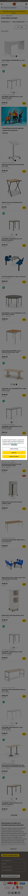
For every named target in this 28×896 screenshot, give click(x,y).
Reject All (14, 452)
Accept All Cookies (14, 456)
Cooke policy (14, 444)
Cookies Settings (14, 448)
